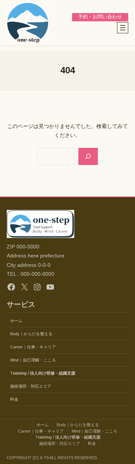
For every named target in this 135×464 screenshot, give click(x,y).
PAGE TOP (124, 443)
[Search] (88, 156)
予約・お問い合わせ (100, 16)
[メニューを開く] (122, 27)
